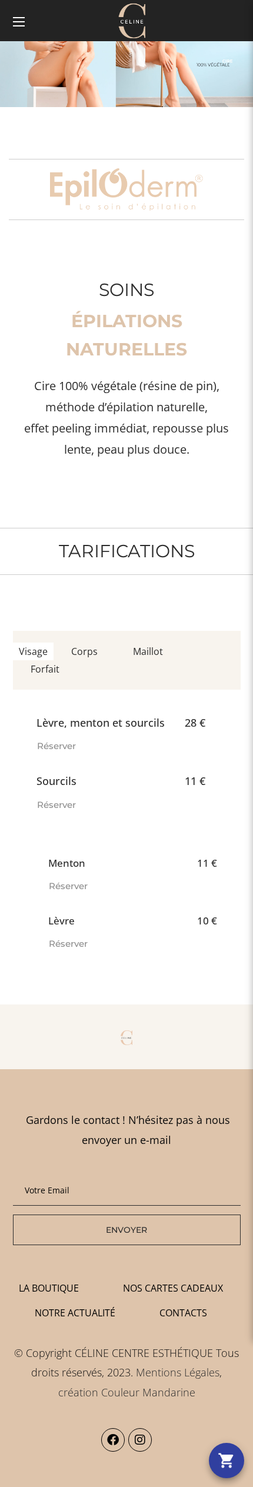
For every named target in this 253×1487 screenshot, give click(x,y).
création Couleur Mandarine (126, 1392)
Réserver (56, 745)
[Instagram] (140, 1440)
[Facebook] (113, 1440)
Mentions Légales (177, 1372)
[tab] (33, 651)
